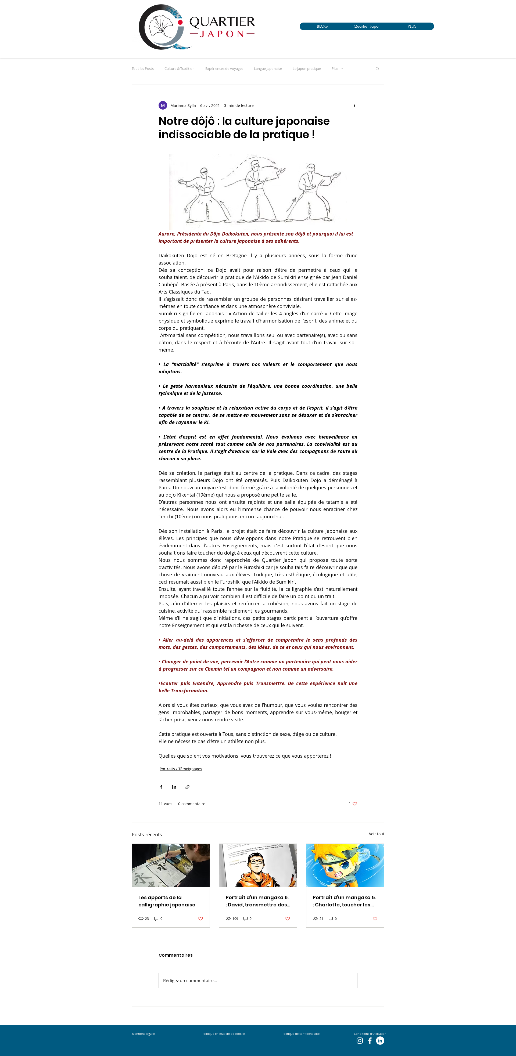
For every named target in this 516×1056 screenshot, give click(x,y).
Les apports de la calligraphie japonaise (166, 901)
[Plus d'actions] (354, 105)
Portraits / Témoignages (181, 768)
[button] (377, 68)
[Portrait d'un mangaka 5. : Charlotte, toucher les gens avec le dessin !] (345, 865)
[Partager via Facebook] (161, 787)
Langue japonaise (268, 68)
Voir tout (376, 833)
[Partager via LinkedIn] (174, 787)
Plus (335, 68)
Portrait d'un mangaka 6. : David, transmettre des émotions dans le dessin (257, 901)
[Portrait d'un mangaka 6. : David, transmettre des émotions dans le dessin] (258, 865)
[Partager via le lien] (187, 787)
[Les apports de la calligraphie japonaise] (171, 865)
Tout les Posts (143, 68)
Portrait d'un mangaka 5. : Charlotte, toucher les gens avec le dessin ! (344, 901)
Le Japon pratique (307, 68)
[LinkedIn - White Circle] (380, 1040)
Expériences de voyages (224, 68)
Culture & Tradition (179, 68)
